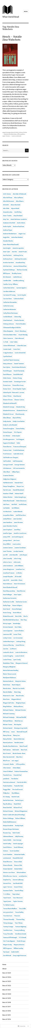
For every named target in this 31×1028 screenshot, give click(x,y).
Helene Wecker (8, 497)
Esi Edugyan (20, 439)
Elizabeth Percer (22, 410)
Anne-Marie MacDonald (11, 244)
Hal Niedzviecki (8, 483)
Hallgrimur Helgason (9, 479)
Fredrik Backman (18, 450)
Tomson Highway (20, 926)
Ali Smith (6, 205)
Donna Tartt (7, 389)
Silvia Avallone (21, 872)
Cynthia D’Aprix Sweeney (11, 360)
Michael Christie (20, 710)
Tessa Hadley (19, 912)
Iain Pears (6, 504)
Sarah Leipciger (18, 843)
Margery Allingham (9, 667)
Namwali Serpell (22, 732)
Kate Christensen (19, 584)
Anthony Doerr (8, 259)
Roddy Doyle (19, 825)
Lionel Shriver (20, 645)
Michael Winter (8, 721)
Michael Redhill (21, 717)
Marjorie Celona (20, 681)
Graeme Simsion (8, 475)
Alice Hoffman (7, 197)
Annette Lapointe (18, 248)
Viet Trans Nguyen (9, 941)
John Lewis (17, 562)
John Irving (17, 558)
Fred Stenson (7, 454)
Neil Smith (16, 750)
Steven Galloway (18, 880)
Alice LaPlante (18, 197)
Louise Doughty (8, 656)
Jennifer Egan (7, 533)
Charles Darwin (19, 320)
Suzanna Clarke (8, 890)
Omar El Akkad (8, 771)
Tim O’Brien (18, 923)
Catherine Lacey (8, 306)
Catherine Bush (19, 298)
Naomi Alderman (19, 739)
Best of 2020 (14, 132)
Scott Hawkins (7, 854)
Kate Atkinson (7, 584)
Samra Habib (7, 840)
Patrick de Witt (22, 782)
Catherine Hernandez (10, 302)
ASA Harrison (7, 266)
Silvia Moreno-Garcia (10, 876)
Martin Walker (7, 692)
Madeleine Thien (8, 663)
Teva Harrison (7, 916)
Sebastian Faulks (19, 854)
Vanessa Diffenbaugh (10, 937)
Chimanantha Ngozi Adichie (12, 327)
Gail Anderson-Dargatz (10, 457)
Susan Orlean (18, 887)
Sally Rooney (19, 836)
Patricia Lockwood (9, 782)
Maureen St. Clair (8, 695)
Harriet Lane (7, 490)
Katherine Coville (8, 602)
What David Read (10, 17)
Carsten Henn (7, 298)
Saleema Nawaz (8, 836)
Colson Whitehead (9, 345)
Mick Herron (19, 721)
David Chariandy (19, 371)
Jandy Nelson (7, 519)
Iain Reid (14, 504)
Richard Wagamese (21, 811)
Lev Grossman (18, 638)
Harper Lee (20, 486)
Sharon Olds (18, 865)
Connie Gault (7, 349)
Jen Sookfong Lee (17, 537)
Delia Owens (7, 378)
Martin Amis (7, 688)
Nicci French (7, 753)
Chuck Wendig (22, 335)
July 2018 (6, 580)
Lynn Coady (17, 659)
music (13, 732)
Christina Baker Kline (9, 335)
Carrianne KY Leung (9, 295)
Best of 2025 (6, 973)
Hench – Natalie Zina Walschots (12, 38)
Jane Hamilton (7, 522)
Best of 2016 (6, 1011)
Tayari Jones (7, 901)
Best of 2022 (6, 985)
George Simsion (19, 464)
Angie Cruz (22, 234)
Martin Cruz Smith (18, 688)
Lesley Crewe (7, 638)
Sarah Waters (7, 847)
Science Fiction (23, 132)
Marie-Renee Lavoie (9, 674)
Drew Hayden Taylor (19, 389)
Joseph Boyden (8, 576)
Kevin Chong (7, 612)
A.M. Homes (7, 194)
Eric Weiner (6, 436)
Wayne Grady (7, 945)
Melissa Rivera (18, 706)
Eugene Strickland (9, 443)
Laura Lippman (7, 631)
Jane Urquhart (7, 529)
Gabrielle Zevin (18, 454)
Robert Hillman (20, 818)
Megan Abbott (16, 699)
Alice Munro (20, 201)
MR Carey (6, 732)
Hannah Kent (19, 483)
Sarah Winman (18, 847)
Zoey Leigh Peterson (19, 955)
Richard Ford (18, 807)
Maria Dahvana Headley (10, 670)
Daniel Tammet (19, 363)
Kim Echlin (18, 616)
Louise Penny (7, 659)
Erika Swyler (16, 436)
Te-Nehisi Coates (8, 905)
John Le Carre (7, 562)
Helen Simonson (21, 501)
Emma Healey (20, 428)
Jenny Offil (6, 537)
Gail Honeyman (17, 461)
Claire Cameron (8, 338)
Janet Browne (18, 522)
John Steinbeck (8, 566)
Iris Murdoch (7, 511)
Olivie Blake (16, 768)
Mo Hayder (17, 724)
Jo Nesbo (19, 573)
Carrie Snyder (21, 295)
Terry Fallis (22, 908)
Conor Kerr (16, 349)
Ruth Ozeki (16, 833)
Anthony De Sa (18, 255)
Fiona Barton (7, 446)
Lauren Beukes (19, 631)
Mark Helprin (16, 685)
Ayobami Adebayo (9, 270)
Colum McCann (21, 345)
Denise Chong (17, 378)
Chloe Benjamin (8, 331)
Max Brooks (20, 695)
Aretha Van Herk (8, 262)
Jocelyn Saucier (18, 551)
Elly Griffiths (17, 418)
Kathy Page (7, 605)
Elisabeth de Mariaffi (10, 403)
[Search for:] (13, 150)
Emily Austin (7, 421)
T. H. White (6, 894)
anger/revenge (6, 132)
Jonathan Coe (20, 569)
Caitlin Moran (17, 277)
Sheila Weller (18, 869)
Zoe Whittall (7, 955)
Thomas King (20, 919)
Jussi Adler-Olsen (16, 580)
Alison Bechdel (15, 205)
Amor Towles (7, 215)
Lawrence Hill (7, 634)
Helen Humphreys (20, 497)
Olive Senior (7, 768)
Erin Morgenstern (8, 439)
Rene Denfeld (7, 807)
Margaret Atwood (21, 663)
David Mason (7, 374)
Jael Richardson (21, 515)
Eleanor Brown (8, 400)
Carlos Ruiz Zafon (8, 288)
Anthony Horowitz (21, 259)
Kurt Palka (18, 627)
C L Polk (5, 342)
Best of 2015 (6, 1015)
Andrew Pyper (7, 230)
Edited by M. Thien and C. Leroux (13, 392)
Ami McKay (18, 212)
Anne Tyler (6, 252)
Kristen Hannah (8, 627)
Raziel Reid (17, 804)
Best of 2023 (6, 981)
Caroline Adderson (9, 291)
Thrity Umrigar (8, 923)
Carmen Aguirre (21, 288)
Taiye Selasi (16, 894)
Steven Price (7, 883)
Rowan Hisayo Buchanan (11, 829)
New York (24, 750)
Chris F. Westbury (20, 331)
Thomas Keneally (8, 919)
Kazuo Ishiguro (17, 605)
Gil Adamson (7, 468)
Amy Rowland (18, 215)
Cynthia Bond (7, 356)
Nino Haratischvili (8, 757)
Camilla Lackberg (18, 280)
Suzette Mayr (19, 890)
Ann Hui (14, 252)
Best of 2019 (6, 998)
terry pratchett (8, 912)
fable (18, 443)
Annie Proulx (23, 252)
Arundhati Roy (20, 262)
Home (4, 964)
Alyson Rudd (15, 208)
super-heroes (6, 136)
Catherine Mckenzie (9, 309)
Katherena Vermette (9, 598)
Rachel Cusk (15, 797)
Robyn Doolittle (8, 825)
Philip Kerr (6, 793)
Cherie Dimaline (21, 324)
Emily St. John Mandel (10, 425)
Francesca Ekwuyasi (19, 446)
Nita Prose (6, 760)
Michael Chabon (8, 710)
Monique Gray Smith (20, 728)
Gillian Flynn (15, 472)
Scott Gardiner (14, 851)
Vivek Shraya (21, 941)
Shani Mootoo (7, 861)
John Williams (19, 566)
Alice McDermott (8, 201)
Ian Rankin (6, 508)
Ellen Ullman (7, 418)
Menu (26, 11)
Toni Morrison (7, 930)
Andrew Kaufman (18, 226)
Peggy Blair (7, 789)
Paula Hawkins (7, 786)
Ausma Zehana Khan (20, 266)
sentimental (7, 858)
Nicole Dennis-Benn (19, 753)
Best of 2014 (6, 1019)
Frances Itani (7, 450)
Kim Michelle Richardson (11, 620)
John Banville (13, 555)
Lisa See (5, 649)
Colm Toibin (13, 342)
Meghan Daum (20, 703)
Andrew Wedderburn (10, 234)
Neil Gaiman (7, 750)
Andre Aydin (7, 226)
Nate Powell (23, 746)
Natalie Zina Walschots (10, 134)
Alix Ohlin (6, 208)
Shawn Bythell (7, 869)
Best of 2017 (6, 1006)
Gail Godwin (7, 461)
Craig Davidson (8, 353)
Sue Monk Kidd (17, 883)
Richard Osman (8, 811)
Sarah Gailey (7, 843)
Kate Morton (21, 591)
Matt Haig (17, 692)
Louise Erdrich (19, 656)
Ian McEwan (23, 504)
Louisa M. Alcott (8, 652)
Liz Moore (13, 649)
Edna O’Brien (7, 396)
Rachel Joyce (19, 800)
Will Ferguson (7, 948)
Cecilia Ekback (7, 317)
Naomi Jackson (8, 742)
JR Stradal (18, 576)
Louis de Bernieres (21, 652)
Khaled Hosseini (8, 616)
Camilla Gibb (7, 280)
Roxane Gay (7, 833)
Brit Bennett (7, 277)
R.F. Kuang (6, 797)
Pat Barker (14, 778)
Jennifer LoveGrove (20, 533)
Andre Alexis (21, 223)
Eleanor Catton (19, 400)
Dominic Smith (7, 381)
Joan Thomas (7, 551)
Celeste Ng (17, 317)
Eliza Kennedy (20, 414)
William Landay (18, 948)
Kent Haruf (6, 609)
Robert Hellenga (8, 818)
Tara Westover (18, 898)
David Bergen (7, 371)
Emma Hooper (7, 432)
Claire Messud (19, 338)
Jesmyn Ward (7, 540)
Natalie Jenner (19, 742)
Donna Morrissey (18, 385)
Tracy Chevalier (8, 934)
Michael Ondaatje (8, 717)
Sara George (17, 840)
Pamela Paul (17, 775)
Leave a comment (16, 136)
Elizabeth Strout (8, 414)
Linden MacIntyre (8, 641)
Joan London (17, 544)
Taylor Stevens (18, 901)
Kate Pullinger (7, 594)
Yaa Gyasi (6, 952)
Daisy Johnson (7, 363)
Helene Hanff (19, 493)
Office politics (21, 134)
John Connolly (7, 558)
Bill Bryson (6, 273)
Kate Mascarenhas (9, 591)
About (4, 969)
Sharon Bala (18, 861)
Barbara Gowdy (22, 270)
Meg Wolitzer (7, 706)
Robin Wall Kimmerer (9, 822)
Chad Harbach (7, 320)
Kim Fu (26, 616)
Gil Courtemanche (19, 468)
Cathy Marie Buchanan (10, 313)
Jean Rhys (17, 529)
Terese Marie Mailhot (10, 908)
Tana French (7, 898)
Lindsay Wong (20, 641)
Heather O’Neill (8, 493)
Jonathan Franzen (8, 573)
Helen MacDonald (8, 501)
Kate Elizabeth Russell (10, 587)
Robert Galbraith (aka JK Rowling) (14, 815)
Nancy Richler (7, 739)
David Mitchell (18, 374)
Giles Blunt (6, 472)
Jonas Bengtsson (8, 569)
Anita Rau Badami (17, 237)
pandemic (6, 778)
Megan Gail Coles (8, 703)
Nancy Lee (16, 735)
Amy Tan (6, 219)
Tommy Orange (8, 926)
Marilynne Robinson (9, 677)
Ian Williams (15, 508)
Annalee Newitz (8, 241)
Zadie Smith (15, 952)
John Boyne (23, 555)
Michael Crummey (9, 714)
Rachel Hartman (8, 800)
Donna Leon (7, 385)
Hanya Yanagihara (9, 486)
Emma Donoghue (8, 428)
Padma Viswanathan (21, 771)
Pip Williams (15, 793)
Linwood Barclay (8, 645)
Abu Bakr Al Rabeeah (19, 194)
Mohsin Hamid (7, 728)
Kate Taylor (17, 594)
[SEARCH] (27, 150)
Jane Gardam (17, 519)
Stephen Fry (7, 880)
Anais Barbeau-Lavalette (19, 219)
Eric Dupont (18, 432)
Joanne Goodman (20, 548)
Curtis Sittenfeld (20, 353)
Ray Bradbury (7, 804)
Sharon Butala (7, 865)
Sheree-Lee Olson (9, 872)
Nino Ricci (19, 757)
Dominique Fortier (20, 381)
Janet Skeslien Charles (10, 526)
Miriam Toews (7, 724)
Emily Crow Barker (19, 421)
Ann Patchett (7, 255)
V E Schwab (22, 937)
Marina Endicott (8, 681)
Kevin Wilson (17, 612)
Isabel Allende (17, 511)
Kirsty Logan (7, 623)
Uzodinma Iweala (20, 934)
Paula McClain (18, 786)
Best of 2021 (6, 990)
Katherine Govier (21, 602)
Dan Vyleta (6, 367)
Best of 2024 (6, 977)
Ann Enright (7, 248)
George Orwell (8, 464)
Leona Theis (17, 634)
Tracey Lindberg (19, 930)
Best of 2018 (6, 1002)
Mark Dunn (6, 685)
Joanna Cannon (8, 548)
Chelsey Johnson (8, 324)
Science (5, 851)
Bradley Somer (16, 273)
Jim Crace (17, 540)
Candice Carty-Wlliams (10, 284)
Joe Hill (5, 555)
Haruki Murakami (18, 490)
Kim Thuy (24, 620)
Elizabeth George (8, 407)
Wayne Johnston (19, 945)
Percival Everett (17, 789)
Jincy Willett (7, 544)
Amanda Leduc (7, 212)
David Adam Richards (19, 367)
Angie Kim (6, 237)
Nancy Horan (7, 735)
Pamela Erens (7, 775)
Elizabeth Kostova (9, 410)
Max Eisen (6, 699)
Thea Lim (17, 916)
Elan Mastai (17, 396)
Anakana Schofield (9, 223)
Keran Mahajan (17, 609)
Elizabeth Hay (20, 407)
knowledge (16, 623)
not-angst (15, 760)
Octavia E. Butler (8, 764)
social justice (23, 876)
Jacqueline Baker (8, 515)
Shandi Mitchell (18, 858)
